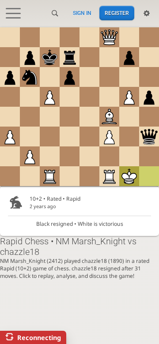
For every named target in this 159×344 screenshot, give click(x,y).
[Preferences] (146, 13)
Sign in (82, 13)
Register (117, 13)
